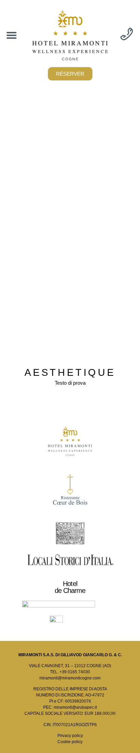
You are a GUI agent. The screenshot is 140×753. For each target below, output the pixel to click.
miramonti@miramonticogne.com (70, 678)
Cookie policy (70, 741)
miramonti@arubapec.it (75, 707)
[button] (11, 35)
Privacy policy (70, 735)
